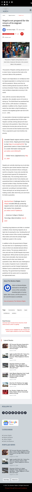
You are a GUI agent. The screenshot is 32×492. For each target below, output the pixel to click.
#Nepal (6, 203)
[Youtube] (4, 2)
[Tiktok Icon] (9, 2)
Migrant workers (12, 15)
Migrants (19, 310)
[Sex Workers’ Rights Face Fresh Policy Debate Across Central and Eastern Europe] (5, 392)
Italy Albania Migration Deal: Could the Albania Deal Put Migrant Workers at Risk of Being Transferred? (19, 375)
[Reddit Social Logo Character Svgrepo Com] (2, 4)
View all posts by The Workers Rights (15, 301)
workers (14, 313)
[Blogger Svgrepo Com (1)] (7, 4)
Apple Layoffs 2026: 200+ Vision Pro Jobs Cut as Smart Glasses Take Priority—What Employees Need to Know (19, 356)
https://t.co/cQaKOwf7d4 (16, 144)
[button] (30, 10)
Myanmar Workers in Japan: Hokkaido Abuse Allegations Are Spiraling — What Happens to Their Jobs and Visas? (19, 365)
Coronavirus (11, 310)
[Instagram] (2, 2)
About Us (15, 479)
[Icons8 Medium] (12, 412)
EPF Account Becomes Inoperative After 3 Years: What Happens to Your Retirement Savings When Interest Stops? (19, 346)
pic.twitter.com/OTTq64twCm (13, 210)
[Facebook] (7, 2)
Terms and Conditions (20, 488)
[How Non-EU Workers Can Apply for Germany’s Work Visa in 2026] (5, 384)
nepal (25, 310)
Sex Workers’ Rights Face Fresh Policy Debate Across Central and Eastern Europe (19, 392)
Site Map (6, 479)
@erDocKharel (8, 201)
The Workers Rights (10, 29)
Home (4, 15)
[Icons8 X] (12, 2)
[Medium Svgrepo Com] (4, 4)
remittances (7, 313)
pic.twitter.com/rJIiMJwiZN (12, 151)
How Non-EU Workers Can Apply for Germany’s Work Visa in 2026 (19, 383)
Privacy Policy (9, 488)
